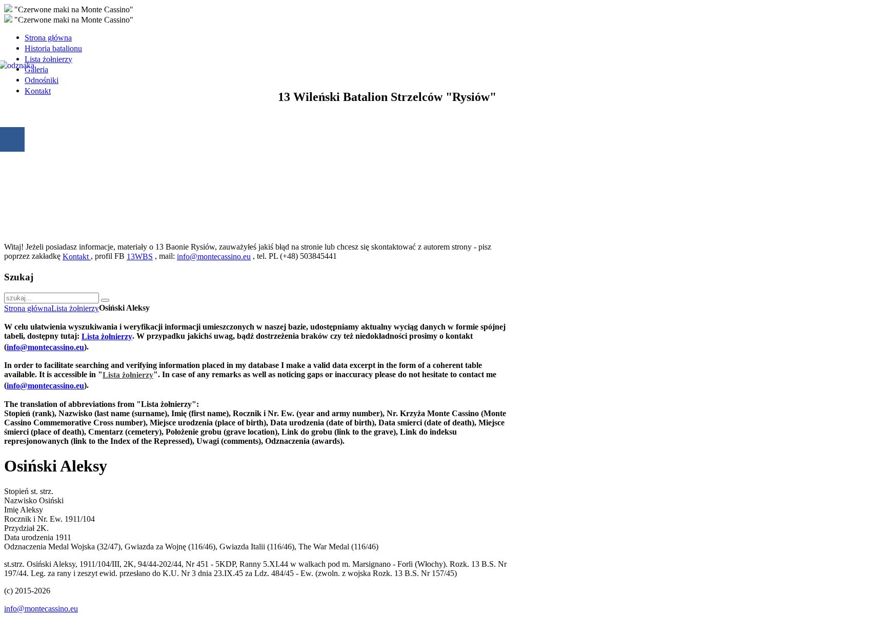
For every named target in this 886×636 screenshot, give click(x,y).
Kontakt (77, 256)
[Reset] (105, 300)
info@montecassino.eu (214, 256)
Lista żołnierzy (75, 308)
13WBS (140, 256)
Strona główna (27, 308)
